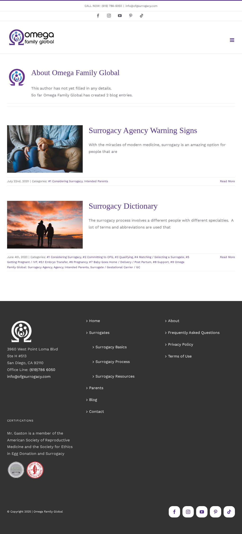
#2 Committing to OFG (98, 257)
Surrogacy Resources (114, 376)
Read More (227, 181)
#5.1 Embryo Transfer (53, 262)
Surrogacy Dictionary (123, 206)
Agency (23, 248)
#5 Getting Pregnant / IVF (49, 228)
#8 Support (66, 238)
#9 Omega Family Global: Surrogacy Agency (44, 243)
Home (94, 321)
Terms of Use (180, 356)
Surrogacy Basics (111, 347)
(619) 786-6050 (112, 6)
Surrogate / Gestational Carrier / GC (115, 267)
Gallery (52, 136)
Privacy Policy (180, 344)
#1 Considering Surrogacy (32, 164)
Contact (96, 411)
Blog (93, 399)
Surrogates (99, 332)
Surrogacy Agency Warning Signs (38, 136)
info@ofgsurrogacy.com (141, 6)
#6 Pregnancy (47, 233)
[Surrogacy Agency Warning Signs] (45, 149)
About (173, 321)
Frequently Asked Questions (194, 332)
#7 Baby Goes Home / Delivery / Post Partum (120, 262)
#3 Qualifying (30, 222)
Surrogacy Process (112, 361)
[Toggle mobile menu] (232, 40)
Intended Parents (63, 164)
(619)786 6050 (42, 369)
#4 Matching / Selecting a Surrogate (159, 257)
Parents (96, 388)
